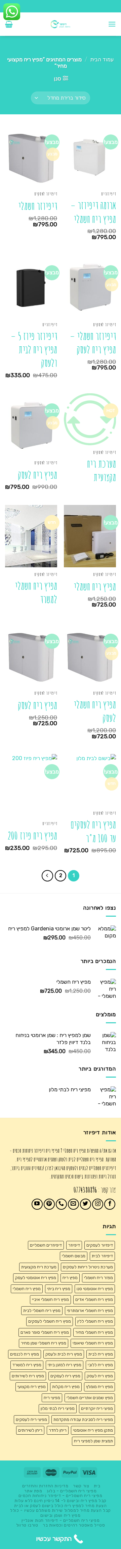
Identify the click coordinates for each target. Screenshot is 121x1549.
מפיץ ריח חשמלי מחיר (94, 1332)
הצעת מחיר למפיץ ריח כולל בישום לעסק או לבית (60, 1505)
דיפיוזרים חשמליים (46, 1245)
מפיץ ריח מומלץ (99, 1386)
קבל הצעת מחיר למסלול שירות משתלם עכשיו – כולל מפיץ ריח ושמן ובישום (60, 1513)
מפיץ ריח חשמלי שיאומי (93, 1342)
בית (97, 1486)
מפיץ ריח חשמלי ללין (95, 1321)
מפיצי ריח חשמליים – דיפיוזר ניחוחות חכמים (60, 1495)
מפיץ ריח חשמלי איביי (50, 1299)
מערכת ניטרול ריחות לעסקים (88, 1266)
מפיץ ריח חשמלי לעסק (95, 711)
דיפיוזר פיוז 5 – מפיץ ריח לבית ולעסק (34, 350)
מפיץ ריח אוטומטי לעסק (35, 1277)
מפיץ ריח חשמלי (95, 586)
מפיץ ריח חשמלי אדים (94, 1299)
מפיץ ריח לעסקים (65, 1375)
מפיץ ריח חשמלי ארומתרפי (90, 1310)
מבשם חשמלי (73, 1255)
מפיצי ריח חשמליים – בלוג (72, 1491)
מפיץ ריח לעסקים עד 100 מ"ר (93, 831)
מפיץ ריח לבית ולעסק (63, 1354)
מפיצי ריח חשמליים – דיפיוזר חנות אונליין (60, 1520)
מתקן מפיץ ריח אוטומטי (93, 1430)
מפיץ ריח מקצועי (31, 1386)
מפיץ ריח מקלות (66, 1386)
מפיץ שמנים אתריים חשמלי (90, 1397)
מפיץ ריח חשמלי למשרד (36, 592)
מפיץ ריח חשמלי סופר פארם (45, 1332)
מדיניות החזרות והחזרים (45, 1486)
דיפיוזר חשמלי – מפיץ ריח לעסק (93, 343)
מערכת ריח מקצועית (101, 470)
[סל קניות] (9, 24)
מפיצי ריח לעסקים (31, 1419)
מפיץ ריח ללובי (100, 1364)
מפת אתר (33, 1491)
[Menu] (112, 24)
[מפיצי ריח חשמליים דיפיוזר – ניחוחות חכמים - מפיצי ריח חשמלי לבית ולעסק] (60, 24)
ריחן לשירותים (30, 1430)
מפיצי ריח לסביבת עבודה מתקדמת (83, 1419)
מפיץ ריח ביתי (58, 1288)
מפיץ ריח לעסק (37, 474)
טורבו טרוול (27, 1525)
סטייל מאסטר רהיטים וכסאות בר (74, 1525)
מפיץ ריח (70, 1277)
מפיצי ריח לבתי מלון (58, 1408)
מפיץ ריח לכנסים (24, 1354)
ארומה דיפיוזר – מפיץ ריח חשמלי (93, 212)
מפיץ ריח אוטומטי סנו (95, 1288)
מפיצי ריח (52, 1397)
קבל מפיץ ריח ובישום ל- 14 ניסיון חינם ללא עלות (60, 1500)
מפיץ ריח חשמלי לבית (42, 1310)
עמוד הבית (102, 59)
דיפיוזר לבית (102, 1255)
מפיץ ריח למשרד (26, 1364)
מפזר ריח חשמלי (98, 1277)
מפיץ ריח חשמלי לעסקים (49, 1321)
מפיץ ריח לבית (100, 1354)
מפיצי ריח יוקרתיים (97, 1408)
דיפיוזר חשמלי (37, 206)
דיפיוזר (74, 1245)
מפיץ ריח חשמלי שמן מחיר (43, 1342)
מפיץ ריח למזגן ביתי (64, 1364)
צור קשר (81, 1486)
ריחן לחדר (58, 1430)
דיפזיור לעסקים (99, 1245)
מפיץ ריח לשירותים (28, 1375)
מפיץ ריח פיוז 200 (32, 835)
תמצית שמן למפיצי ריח (93, 1440)
